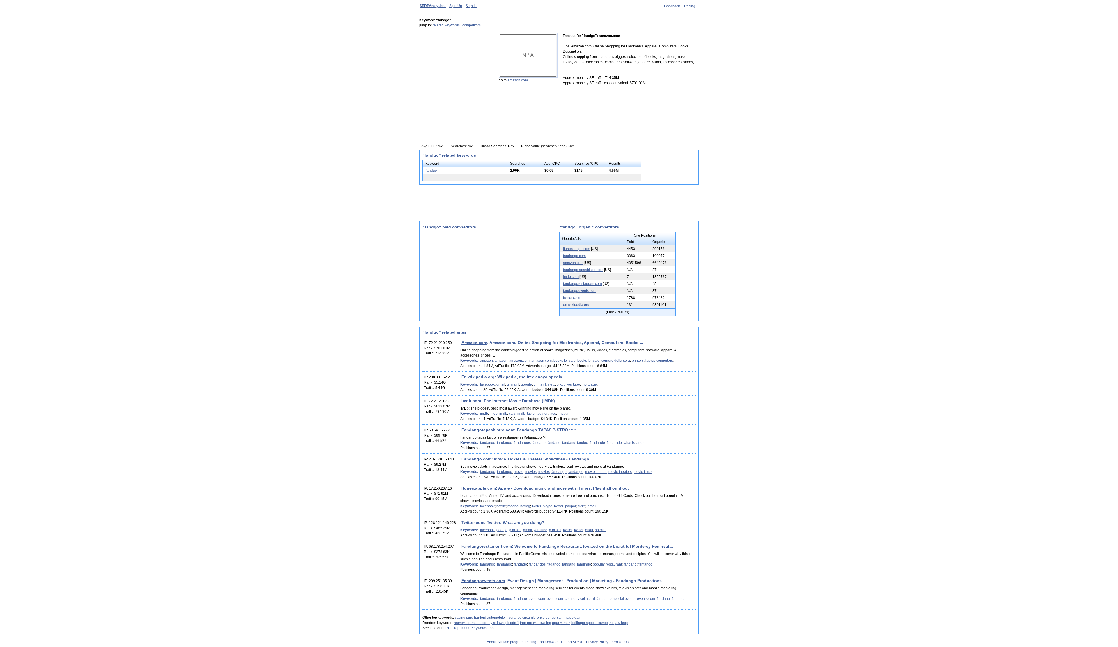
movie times (643, 472)
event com (537, 599)
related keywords (446, 25)
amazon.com (517, 80)
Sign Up (455, 6)
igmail (591, 506)
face (552, 414)
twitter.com (571, 298)
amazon (486, 361)
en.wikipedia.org (576, 305)
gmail (500, 384)
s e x (551, 384)
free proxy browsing (535, 623)
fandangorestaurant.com (582, 284)
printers (638, 361)
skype (547, 506)
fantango (645, 564)
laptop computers (659, 361)
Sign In (471, 6)
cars (512, 414)
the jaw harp (618, 623)
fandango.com (574, 256)
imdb (484, 414)
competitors (471, 25)
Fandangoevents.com (483, 580)
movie (518, 472)
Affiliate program (510, 642)
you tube (573, 384)
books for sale (564, 361)
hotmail (600, 530)
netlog (525, 506)
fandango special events (616, 599)
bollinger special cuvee (589, 623)
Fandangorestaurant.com (486, 546)
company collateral (580, 599)
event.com (555, 599)
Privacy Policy (597, 642)
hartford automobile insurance (497, 618)
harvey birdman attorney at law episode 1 (486, 623)
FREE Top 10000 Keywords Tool (469, 628)
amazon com (541, 361)
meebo (513, 506)
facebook (487, 384)
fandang (553, 443)
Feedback (672, 6)
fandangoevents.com (579, 291)
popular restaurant (607, 564)
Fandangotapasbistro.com (487, 430)
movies (531, 472)
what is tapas (634, 443)
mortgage (589, 384)
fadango (553, 564)
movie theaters (620, 472)
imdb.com (571, 277)
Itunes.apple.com (478, 488)
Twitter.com (472, 522)
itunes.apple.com (576, 249)
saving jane (464, 618)
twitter (536, 506)
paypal (570, 506)
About (491, 642)
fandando (597, 443)
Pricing (689, 6)
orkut (561, 384)
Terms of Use (620, 642)
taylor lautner (537, 414)
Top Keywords (549, 642)
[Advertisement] (455, 69)
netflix (501, 506)
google (526, 384)
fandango (487, 443)
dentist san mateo (560, 618)
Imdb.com (471, 400)
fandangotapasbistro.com (583, 270)
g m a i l (513, 384)
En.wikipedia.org (478, 377)
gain (577, 618)
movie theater (596, 472)
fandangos (522, 443)
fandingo (584, 564)
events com (646, 599)
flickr (581, 506)
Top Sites (573, 642)
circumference (533, 618)
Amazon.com (474, 342)
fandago (539, 443)
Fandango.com (476, 459)
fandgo (431, 171)
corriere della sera (615, 361)
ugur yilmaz (561, 623)
